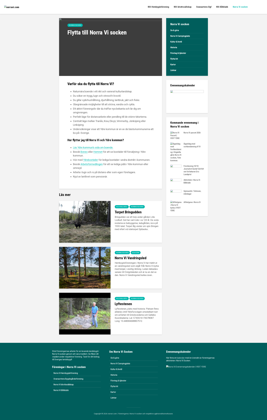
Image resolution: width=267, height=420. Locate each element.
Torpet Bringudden (128, 212)
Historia (173, 47)
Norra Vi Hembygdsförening (66, 373)
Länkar (173, 70)
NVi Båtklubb (222, 7)
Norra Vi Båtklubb (61, 390)
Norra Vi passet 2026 (192, 133)
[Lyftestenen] (85, 313)
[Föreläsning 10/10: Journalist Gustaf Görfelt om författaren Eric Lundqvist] (175, 169)
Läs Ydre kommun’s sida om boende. (93, 147)
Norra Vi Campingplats (180, 36)
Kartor (173, 64)
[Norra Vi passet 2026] (175, 135)
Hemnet (97, 151)
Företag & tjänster (178, 53)
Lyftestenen (123, 304)
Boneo (84, 151)
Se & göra (135, 252)
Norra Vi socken (240, 7)
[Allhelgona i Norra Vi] (175, 206)
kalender (181, 358)
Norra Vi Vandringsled (130, 258)
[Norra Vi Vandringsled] (85, 267)
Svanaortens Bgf (204, 7)
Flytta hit (174, 59)
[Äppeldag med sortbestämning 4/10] (175, 152)
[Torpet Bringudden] (85, 221)
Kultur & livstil (121, 206)
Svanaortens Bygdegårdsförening (68, 379)
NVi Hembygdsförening (158, 7)
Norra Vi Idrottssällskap (64, 384)
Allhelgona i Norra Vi (192, 202)
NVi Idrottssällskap (182, 7)
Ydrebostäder (90, 159)
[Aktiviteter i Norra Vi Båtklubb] (175, 182)
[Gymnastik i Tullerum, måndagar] (175, 194)
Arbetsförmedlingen (92, 164)
